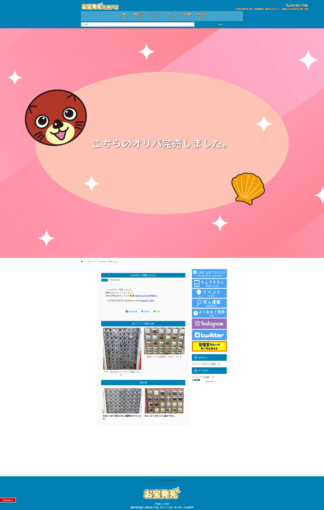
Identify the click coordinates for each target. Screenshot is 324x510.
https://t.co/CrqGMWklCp (146, 296)
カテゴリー (197, 364)
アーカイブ (197, 377)
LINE (158, 311)
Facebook (132, 311)
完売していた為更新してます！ (161, 357)
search (220, 24)
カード (105, 280)
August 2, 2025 (147, 301)
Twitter (146, 311)
